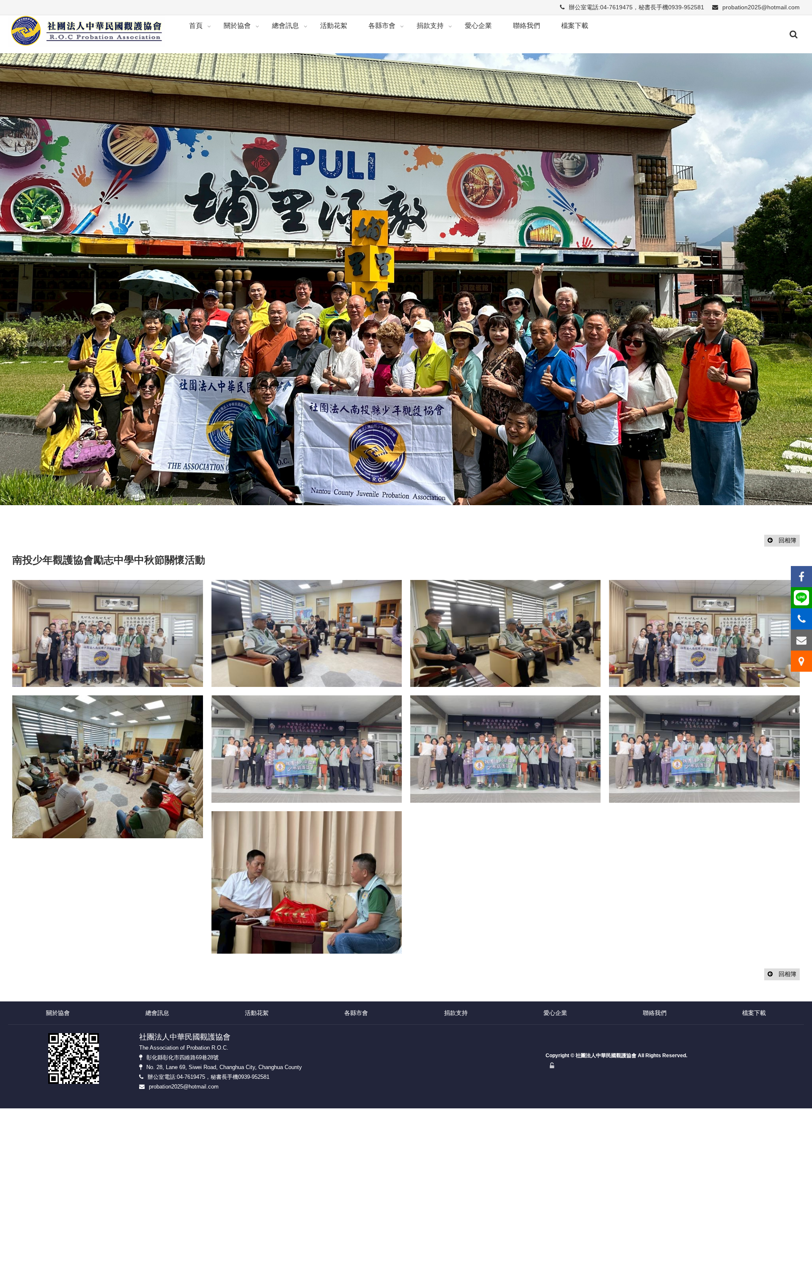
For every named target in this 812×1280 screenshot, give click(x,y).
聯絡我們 (526, 25)
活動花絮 (333, 25)
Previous (10, 245)
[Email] (801, 640)
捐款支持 (430, 25)
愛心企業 (478, 25)
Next (805, 245)
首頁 (196, 25)
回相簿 (786, 458)
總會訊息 (285, 25)
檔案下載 (574, 25)
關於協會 (237, 25)
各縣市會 (381, 25)
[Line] (801, 597)
